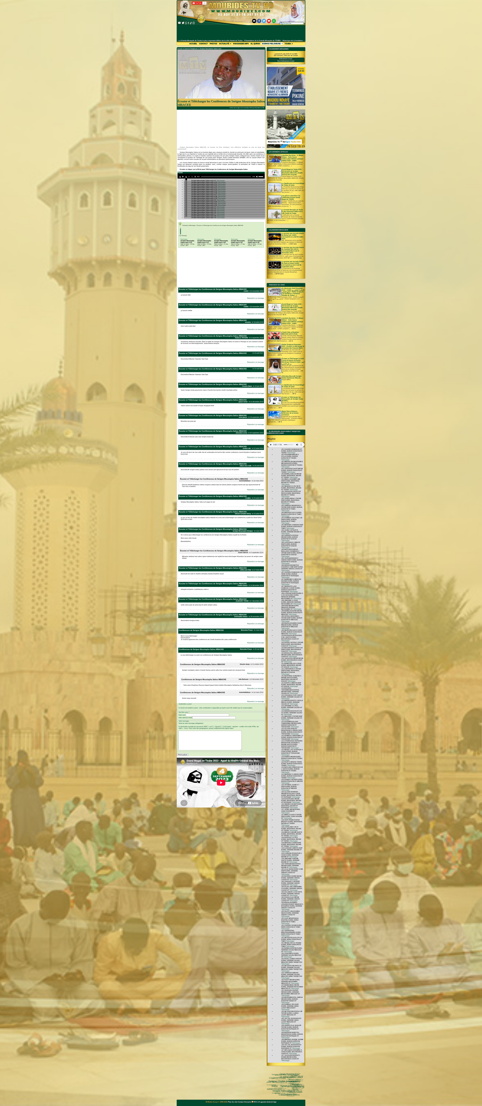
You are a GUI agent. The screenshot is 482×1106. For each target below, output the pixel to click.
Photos (213, 44)
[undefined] (186, 179)
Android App (271, 1102)
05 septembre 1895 (291, 1091)
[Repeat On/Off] (189, 177)
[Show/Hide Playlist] (195, 177)
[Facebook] (259, 21)
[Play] (183, 177)
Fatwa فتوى (281, 1075)
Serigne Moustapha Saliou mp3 (210, 49)
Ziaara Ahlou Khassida (276, 1079)
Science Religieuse (271, 44)
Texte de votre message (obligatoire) (190, 723)
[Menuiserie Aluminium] (286, 105)
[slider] (261, 176)
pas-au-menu (283, 1076)
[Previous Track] (180, 177)
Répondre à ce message (255, 298)
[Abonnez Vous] (286, 147)
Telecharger (183, 239)
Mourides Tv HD (259, 107)
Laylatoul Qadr (286, 1084)
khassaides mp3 (241, 44)
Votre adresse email (185, 718)
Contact (203, 44)
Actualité (224, 44)
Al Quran (255, 44)
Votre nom (181, 715)
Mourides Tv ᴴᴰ (275, 1090)
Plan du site (233, 1102)
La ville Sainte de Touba (272, 1083)
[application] (221, 176)
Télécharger (291, 453)
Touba (288, 44)
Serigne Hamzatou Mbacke (283, 1093)
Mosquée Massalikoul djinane (279, 1088)
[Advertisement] (241, 32)
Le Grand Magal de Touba (294, 1087)
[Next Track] (186, 177)
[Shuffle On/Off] (192, 177)
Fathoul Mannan (287, 1074)
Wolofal (273, 1085)
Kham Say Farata (276, 1081)
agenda (263, 1102)
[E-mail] (254, 21)
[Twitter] (264, 21)
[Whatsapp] (274, 21)
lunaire (276, 1085)
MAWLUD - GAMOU (275, 1078)
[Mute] (257, 177)
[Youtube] (269, 21)
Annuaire (247, 1102)
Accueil (193, 44)
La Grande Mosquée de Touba (294, 1083)
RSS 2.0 (256, 1102)
